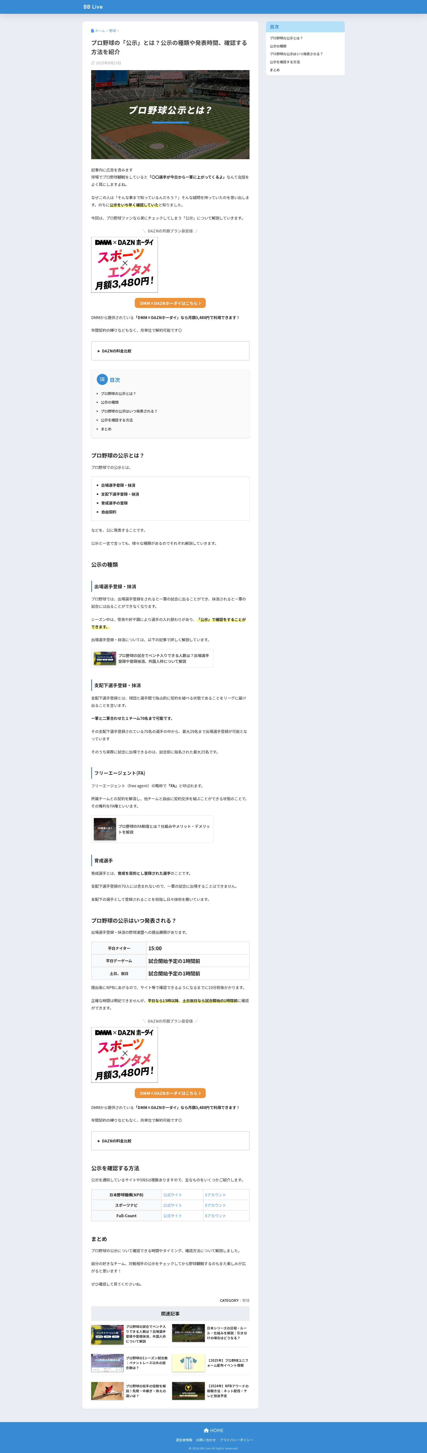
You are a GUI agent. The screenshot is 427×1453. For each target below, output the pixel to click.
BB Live (93, 7)
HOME (216, 1430)
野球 (246, 1300)
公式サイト (172, 1194)
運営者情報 (184, 1439)
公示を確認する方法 (117, 420)
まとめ (106, 428)
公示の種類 (110, 402)
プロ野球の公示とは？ (118, 393)
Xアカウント (215, 1194)
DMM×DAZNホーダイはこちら (168, 303)
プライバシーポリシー (236, 1439)
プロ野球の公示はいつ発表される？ (129, 411)
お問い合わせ (206, 1439)
